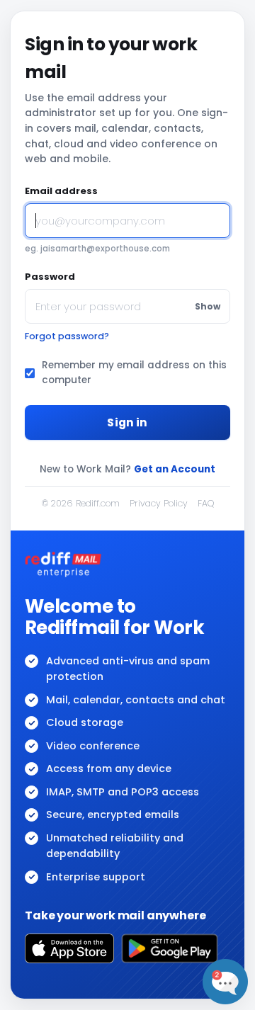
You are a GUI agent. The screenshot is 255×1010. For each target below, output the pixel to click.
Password (50, 276)
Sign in (127, 422)
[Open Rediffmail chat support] (225, 981)
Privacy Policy (159, 503)
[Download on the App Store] (69, 948)
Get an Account (174, 469)
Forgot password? (67, 336)
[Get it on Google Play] (169, 948)
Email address (61, 191)
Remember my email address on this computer (134, 372)
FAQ (206, 503)
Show (207, 306)
